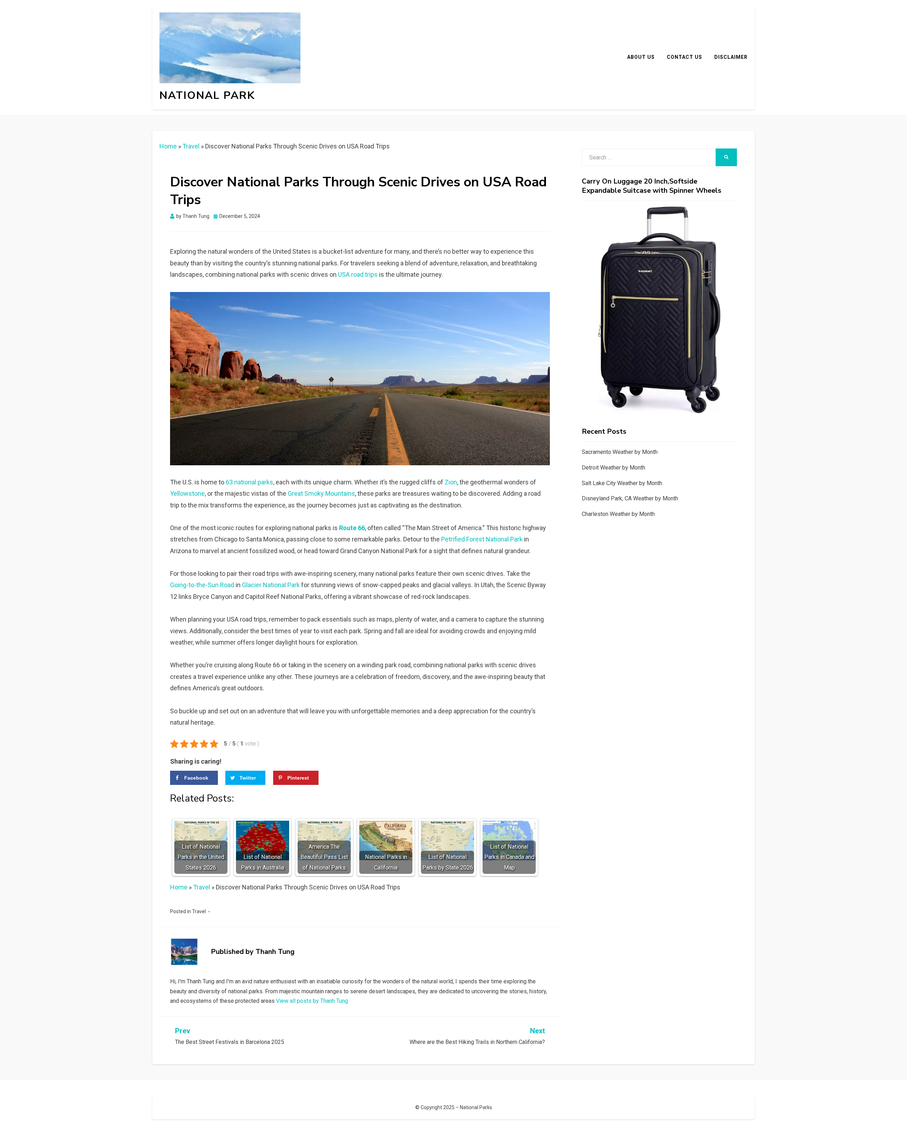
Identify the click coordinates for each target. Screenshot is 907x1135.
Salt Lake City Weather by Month (622, 483)
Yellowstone (187, 493)
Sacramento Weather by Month (620, 452)
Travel (190, 146)
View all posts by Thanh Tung (312, 1001)
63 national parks (249, 482)
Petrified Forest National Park (482, 539)
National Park (207, 95)
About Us (641, 57)
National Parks (476, 1107)
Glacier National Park (271, 585)
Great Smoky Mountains (321, 493)
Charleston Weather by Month (618, 514)
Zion (451, 482)
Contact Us (684, 57)
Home (168, 146)
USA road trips (358, 274)
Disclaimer (731, 57)
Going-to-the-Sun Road (202, 585)
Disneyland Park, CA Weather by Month (630, 498)
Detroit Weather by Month (613, 467)
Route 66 (352, 528)
